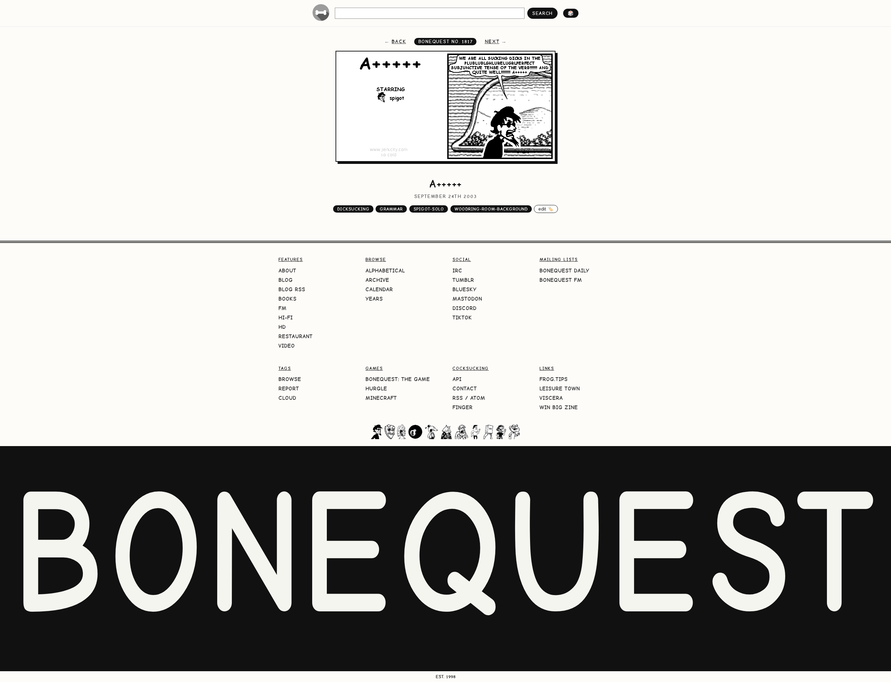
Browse (289, 379)
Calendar (379, 289)
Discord (464, 308)
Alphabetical (385, 270)
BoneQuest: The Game (397, 379)
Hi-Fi (285, 317)
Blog (285, 280)
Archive (377, 280)
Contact (464, 388)
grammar (391, 209)
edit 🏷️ (545, 209)
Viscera (551, 398)
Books (287, 298)
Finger (462, 407)
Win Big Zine (558, 407)
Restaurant (295, 336)
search (542, 13)
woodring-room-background (491, 209)
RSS (457, 398)
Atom (477, 398)
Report (288, 388)
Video (286, 345)
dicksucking (353, 209)
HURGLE (376, 388)
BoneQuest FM (560, 280)
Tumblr (463, 280)
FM (282, 308)
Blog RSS (291, 289)
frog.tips (553, 379)
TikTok (462, 317)
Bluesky (464, 289)
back (399, 41)
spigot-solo (428, 209)
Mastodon (467, 298)
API (457, 379)
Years (374, 298)
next (492, 41)
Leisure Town (559, 388)
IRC (457, 270)
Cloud (287, 398)
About (287, 270)
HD (282, 327)
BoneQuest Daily (564, 270)
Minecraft (381, 398)
